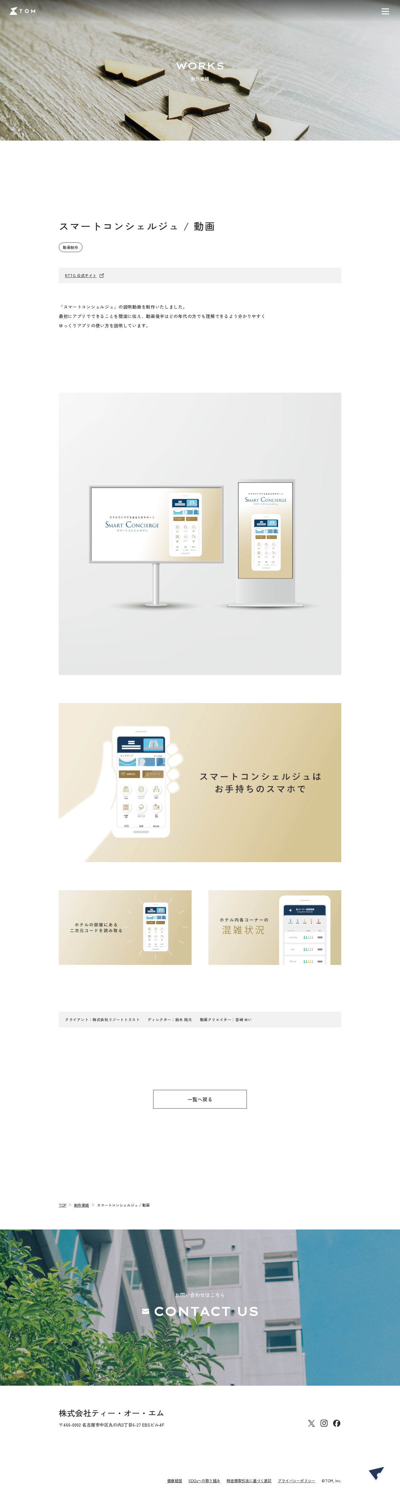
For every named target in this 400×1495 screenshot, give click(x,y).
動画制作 (70, 247)
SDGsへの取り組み (204, 1480)
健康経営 (174, 1480)
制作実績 (81, 1205)
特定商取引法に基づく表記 (249, 1480)
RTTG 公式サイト (81, 275)
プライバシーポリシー (296, 1480)
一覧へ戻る (200, 1099)
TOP (62, 1205)
